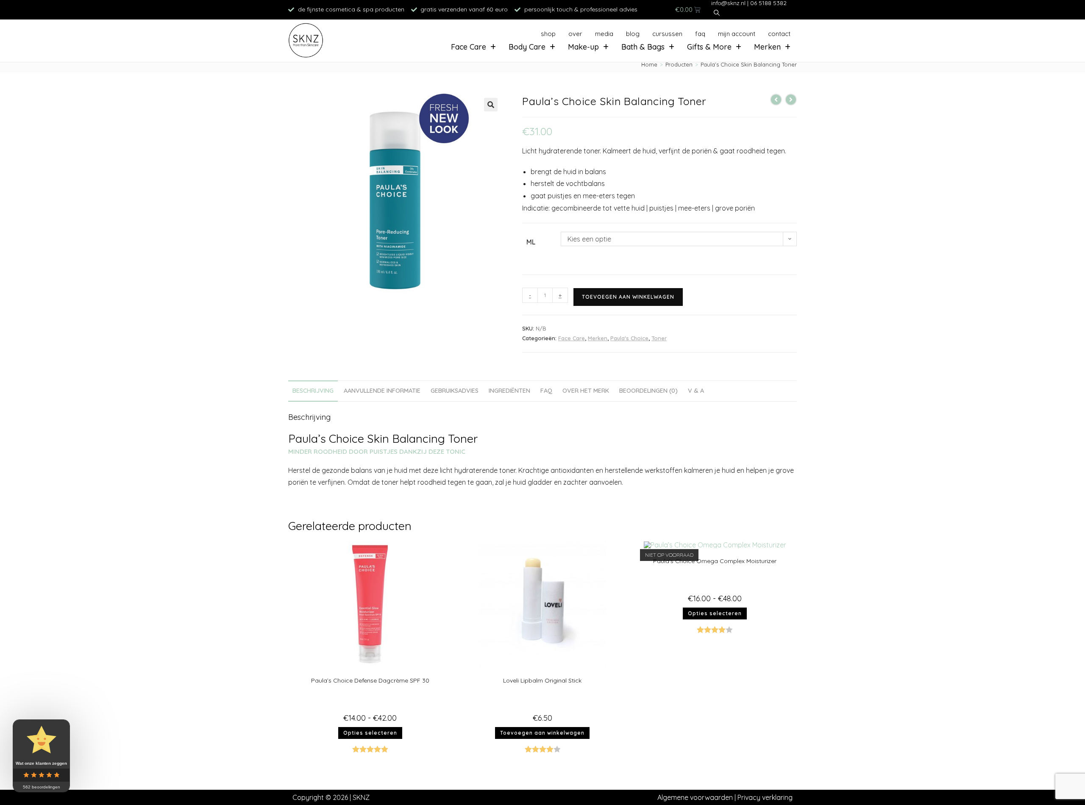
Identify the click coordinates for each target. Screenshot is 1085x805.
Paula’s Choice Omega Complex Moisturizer (714, 561)
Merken (767, 47)
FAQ (700, 34)
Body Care (527, 47)
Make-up (583, 47)
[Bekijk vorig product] (776, 99)
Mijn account (736, 34)
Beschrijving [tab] (313, 390)
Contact (779, 34)
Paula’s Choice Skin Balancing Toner (749, 64)
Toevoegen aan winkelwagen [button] (542, 733)
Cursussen (667, 34)
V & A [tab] (696, 390)
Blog (633, 34)
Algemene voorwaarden (695, 797)
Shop (548, 34)
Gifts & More (709, 47)
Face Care (468, 47)
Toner (659, 338)
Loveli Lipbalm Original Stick (542, 680)
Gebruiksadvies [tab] (455, 390)
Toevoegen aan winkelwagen (628, 297)
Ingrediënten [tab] (509, 390)
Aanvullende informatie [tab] (382, 390)
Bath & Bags (643, 47)
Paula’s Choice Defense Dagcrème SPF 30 (370, 680)
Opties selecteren (370, 733)
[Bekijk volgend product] (791, 99)
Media (604, 34)
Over (575, 34)
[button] (491, 104)
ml (530, 242)
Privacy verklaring (765, 797)
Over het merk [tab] (585, 390)
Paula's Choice (629, 338)
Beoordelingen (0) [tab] (648, 390)
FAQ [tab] (546, 390)
